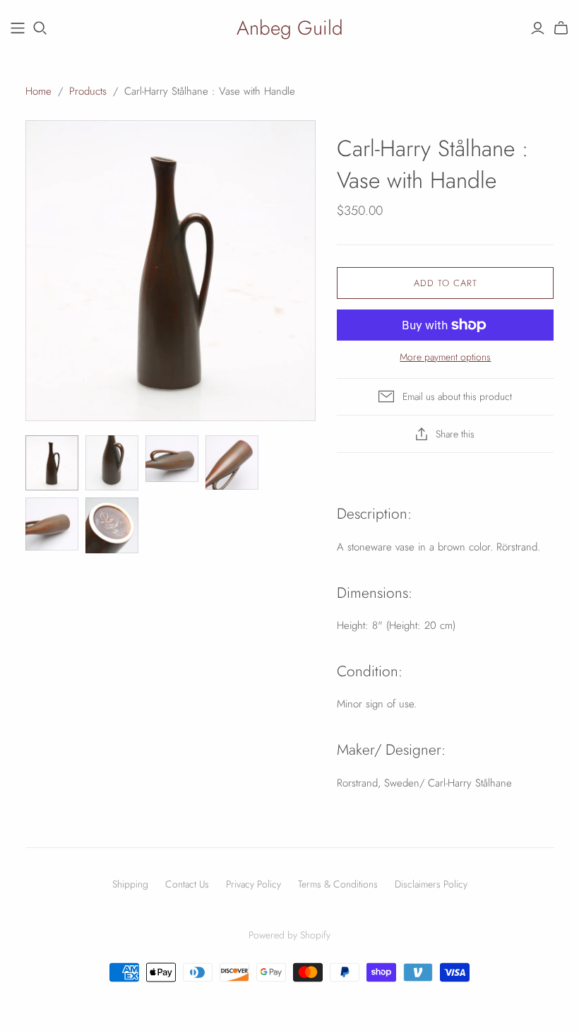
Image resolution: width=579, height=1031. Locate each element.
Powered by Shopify (289, 935)
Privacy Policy (253, 884)
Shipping (130, 884)
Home (38, 91)
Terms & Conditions (338, 884)
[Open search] (40, 28)
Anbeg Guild (290, 28)
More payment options (445, 357)
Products (88, 91)
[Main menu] (18, 28)
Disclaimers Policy (431, 884)
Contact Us (187, 884)
